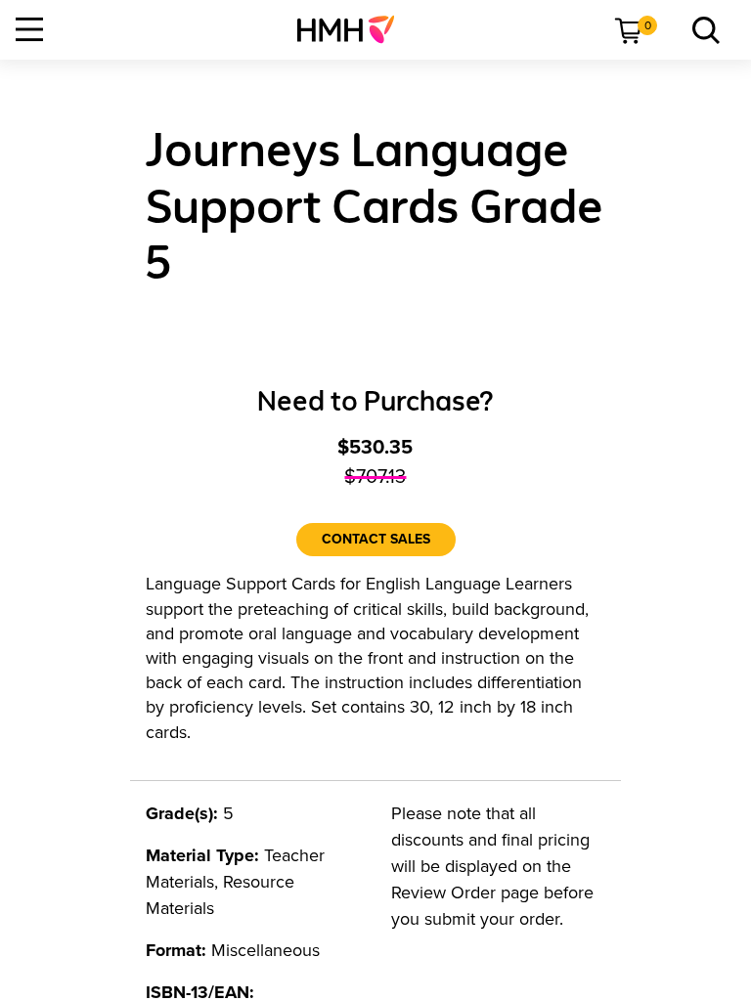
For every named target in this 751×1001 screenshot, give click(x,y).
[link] (353, 29)
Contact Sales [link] (376, 539)
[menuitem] (353, 29)
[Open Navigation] (29, 29)
